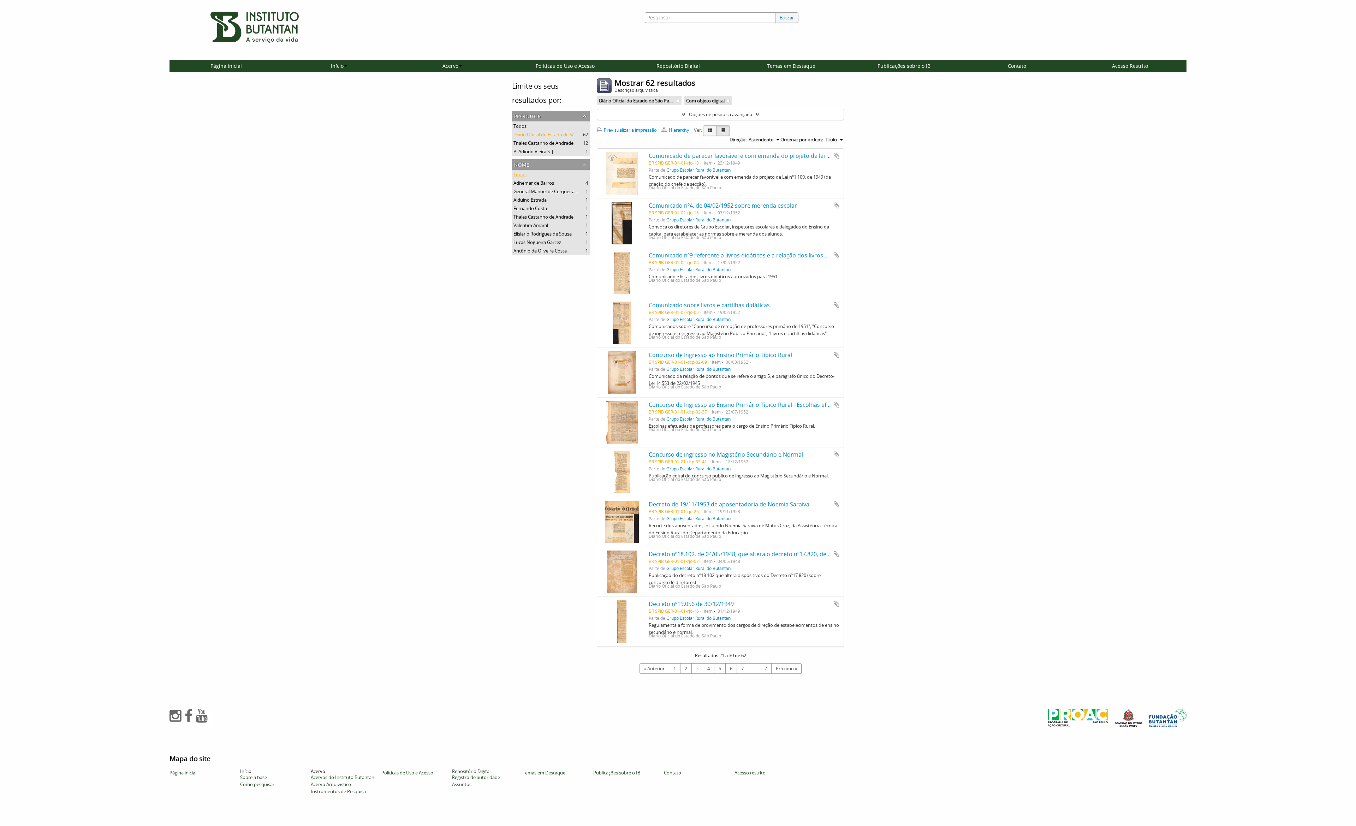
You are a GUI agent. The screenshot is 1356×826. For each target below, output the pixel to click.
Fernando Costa (530, 208)
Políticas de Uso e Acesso (565, 66)
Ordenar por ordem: (801, 139)
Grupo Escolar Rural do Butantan (698, 170)
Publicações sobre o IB (904, 66)
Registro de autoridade (476, 777)
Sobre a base (253, 777)
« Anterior (654, 668)
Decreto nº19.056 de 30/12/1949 (691, 604)
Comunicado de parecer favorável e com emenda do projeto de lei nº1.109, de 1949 (759, 156)
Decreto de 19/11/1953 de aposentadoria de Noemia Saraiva (729, 504)
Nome (521, 164)
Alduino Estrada (530, 200)
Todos (520, 126)
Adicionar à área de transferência (836, 155)
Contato (1017, 66)
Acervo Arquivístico (331, 784)
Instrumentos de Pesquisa (338, 791)
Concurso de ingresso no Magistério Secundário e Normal (726, 454)
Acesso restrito (750, 772)
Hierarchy (679, 130)
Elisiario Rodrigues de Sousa (542, 234)
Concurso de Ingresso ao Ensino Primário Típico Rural (720, 355)
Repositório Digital (678, 66)
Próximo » (786, 668)
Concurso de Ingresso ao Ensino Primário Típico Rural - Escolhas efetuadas (748, 405)
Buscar (787, 17)
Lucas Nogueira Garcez (537, 242)
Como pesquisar (257, 784)
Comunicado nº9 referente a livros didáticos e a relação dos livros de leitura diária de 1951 (769, 255)
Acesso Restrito (1130, 66)
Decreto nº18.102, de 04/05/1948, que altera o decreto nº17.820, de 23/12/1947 (753, 554)
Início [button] (337, 66)
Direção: (738, 139)
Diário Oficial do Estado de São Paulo (551, 134)
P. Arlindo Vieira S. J (533, 151)
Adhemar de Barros (533, 183)
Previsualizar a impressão (630, 130)
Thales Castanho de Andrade (543, 143)
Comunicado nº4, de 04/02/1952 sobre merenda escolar (723, 205)
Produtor (527, 115)
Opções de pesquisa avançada (720, 114)
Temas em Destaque (791, 66)
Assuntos (461, 784)
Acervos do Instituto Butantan (342, 777)
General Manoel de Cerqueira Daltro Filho (556, 191)
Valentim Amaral (530, 225)
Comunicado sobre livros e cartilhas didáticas (709, 305)
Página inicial (226, 66)
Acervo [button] (450, 66)
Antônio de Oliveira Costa (540, 251)
